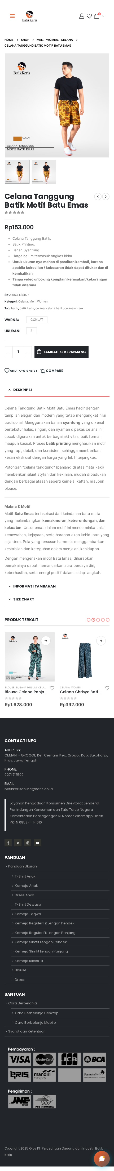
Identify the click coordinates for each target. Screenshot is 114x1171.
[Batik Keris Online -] (29, 16)
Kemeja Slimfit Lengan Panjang (41, 951)
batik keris (27, 308)
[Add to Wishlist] (52, 687)
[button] (11, 105)
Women (42, 301)
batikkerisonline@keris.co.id (29, 788)
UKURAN (12, 331)
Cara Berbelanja (22, 1003)
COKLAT (36, 320)
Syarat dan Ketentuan (27, 1031)
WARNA (11, 320)
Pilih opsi (46, 640)
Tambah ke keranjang (64, 351)
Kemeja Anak (26, 885)
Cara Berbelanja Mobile (35, 1022)
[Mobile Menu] (14, 16)
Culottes (78, 687)
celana (40, 308)
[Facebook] (8, 842)
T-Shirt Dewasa (28, 904)
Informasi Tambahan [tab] (34, 586)
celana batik (54, 308)
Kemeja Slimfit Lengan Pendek (41, 942)
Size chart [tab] (23, 599)
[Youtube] (37, 842)
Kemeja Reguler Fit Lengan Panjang (45, 932)
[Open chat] (102, 1159)
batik (14, 308)
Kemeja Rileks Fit (29, 960)
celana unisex (73, 308)
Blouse (21, 970)
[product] (30, 657)
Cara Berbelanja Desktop (37, 1013)
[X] (17, 842)
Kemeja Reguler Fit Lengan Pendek (44, 923)
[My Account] (82, 16)
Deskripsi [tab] (22, 389)
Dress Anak (24, 895)
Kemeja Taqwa (28, 913)
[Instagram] (27, 842)
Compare (54, 370)
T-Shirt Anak (25, 876)
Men (32, 301)
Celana (23, 301)
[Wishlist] (89, 16)
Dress (20, 979)
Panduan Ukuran (22, 866)
